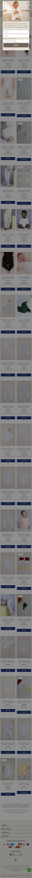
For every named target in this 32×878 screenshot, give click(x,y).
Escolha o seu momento (10, 38)
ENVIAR (16, 45)
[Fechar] (27, 3)
